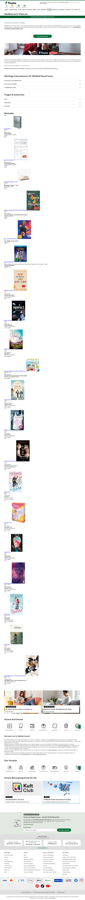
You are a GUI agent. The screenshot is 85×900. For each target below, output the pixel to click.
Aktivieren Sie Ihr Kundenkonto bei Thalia (61, 702)
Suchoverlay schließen (64, 2)
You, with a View (8, 522)
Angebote (77, 767)
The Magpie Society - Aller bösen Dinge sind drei (14, 675)
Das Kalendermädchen (9, 159)
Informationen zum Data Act (50, 872)
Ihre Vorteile (66, 852)
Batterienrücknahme (29, 859)
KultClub (65, 874)
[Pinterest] (37, 886)
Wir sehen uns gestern (9, 290)
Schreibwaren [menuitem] (61, 9)
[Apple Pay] (39, 880)
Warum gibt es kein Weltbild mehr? (13, 80)
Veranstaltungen (66, 872)
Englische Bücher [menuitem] (13, 9)
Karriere (6, 857)
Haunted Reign (7, 128)
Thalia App (65, 855)
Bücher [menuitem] (6, 9)
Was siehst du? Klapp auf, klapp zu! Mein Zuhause (15, 371)
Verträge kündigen (47, 867)
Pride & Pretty (7, 552)
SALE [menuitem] (72, 9)
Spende (21, 767)
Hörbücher (77, 726)
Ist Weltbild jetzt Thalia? (10, 87)
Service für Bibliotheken (29, 865)
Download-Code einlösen (49, 863)
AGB (5, 872)
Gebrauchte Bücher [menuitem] (27, 9)
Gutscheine (7, 106)
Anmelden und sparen (64, 830)
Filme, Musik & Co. (9, 726)
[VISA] (4, 880)
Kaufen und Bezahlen (48, 857)
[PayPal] (48, 880)
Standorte (6, 863)
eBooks (66, 726)
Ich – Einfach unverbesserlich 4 (11, 238)
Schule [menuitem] (20, 9)
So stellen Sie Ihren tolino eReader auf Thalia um (42, 17)
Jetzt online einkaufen (42, 36)
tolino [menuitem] (38, 9)
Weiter (79, 9)
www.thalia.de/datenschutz (39, 754)
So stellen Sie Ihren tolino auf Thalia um (23, 702)
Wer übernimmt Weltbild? (10, 84)
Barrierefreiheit (8, 867)
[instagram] (81, 880)
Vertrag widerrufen (42, 848)
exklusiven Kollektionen (63, 745)
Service (25, 852)
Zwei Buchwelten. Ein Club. (23, 792)
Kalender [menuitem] (68, 9)
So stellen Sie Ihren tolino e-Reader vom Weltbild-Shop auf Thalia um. (41, 68)
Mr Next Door (7, 429)
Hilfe (25, 855)
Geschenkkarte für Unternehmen (70, 865)
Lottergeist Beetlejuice (9, 261)
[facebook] (76, 880)
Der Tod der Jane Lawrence (10, 461)
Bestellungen (7, 102)
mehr (5, 115)
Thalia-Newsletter (52, 750)
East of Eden (7, 644)
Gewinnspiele (32, 767)
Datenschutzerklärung (48, 870)
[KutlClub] (68, 880)
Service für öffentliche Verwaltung (32, 870)
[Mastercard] (11, 880)
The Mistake (7, 614)
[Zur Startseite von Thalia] (11, 3)
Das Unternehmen (8, 855)
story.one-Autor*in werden (69, 861)
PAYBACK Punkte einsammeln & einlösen (61, 792)
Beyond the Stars (8, 583)
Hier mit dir (6, 348)
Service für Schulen (28, 863)
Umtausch (66, 767)
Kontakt (25, 857)
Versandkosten (53, 898)
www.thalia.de (51, 739)
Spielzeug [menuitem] (55, 9)
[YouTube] (47, 886)
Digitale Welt (66, 870)
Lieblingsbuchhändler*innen (69, 859)
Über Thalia (7, 852)
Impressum (7, 870)
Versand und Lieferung (48, 859)
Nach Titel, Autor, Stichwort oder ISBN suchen (50, 2)
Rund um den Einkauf (48, 852)
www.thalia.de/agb (25, 754)
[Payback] (58, 880)
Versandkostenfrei (54, 767)
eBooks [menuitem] (34, 9)
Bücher (21, 726)
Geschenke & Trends (43, 726)
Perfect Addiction (8, 320)
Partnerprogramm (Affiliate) (69, 867)
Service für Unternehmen (30, 867)
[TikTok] (42, 886)
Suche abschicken (43, 3)
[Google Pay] (30, 880)
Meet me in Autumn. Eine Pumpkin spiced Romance (15, 210)
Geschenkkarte (66, 863)
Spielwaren (54, 726)
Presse (6, 859)
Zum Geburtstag (43, 767)
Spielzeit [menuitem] (49, 9)
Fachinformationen (8, 861)
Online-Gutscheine (47, 861)
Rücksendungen (27, 861)
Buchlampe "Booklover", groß (10, 181)
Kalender (32, 726)
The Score (6, 491)
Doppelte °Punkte (9, 767)
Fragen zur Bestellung (48, 855)
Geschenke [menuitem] (77, 9)
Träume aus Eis (7, 399)
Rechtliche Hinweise (28, 824)
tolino (5, 99)
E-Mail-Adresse (27, 827)
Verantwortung (8, 865)
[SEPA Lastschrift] (20, 880)
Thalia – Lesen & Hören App (69, 857)
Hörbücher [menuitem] (43, 9)
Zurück (5, 727)
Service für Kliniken (28, 872)
